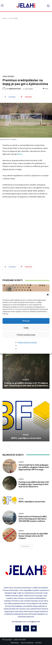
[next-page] (8, 446)
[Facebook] (18, 628)
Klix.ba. (20, 154)
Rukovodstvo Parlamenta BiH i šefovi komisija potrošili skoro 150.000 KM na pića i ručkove (33, 518)
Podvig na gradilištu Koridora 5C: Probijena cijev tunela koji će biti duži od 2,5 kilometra (26, 384)
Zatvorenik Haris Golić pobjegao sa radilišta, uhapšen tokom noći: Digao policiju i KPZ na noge (34, 467)
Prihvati (26, 321)
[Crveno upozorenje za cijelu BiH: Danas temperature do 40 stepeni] (10, 535)
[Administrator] (5, 88)
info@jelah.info (34, 622)
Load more (25, 546)
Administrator (15, 89)
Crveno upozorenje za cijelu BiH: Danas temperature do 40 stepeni (33, 536)
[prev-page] (4, 446)
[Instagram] (26, 628)
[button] (47, 294)
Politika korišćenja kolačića (27, 342)
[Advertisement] (26, 47)
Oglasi (26, 435)
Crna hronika (13, 18)
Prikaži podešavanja (26, 335)
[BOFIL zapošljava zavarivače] (26, 415)
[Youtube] (34, 628)
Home (5, 18)
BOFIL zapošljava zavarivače (26, 438)
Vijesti (25, 380)
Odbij (26, 328)
